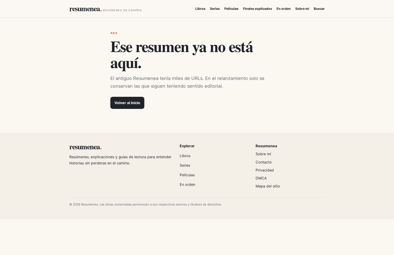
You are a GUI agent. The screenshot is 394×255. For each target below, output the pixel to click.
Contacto (264, 162)
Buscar (319, 9)
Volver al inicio (127, 102)
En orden (284, 9)
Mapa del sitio (268, 186)
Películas (231, 9)
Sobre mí (302, 9)
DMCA (261, 178)
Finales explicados (257, 9)
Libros (200, 9)
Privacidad (265, 170)
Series (215, 9)
